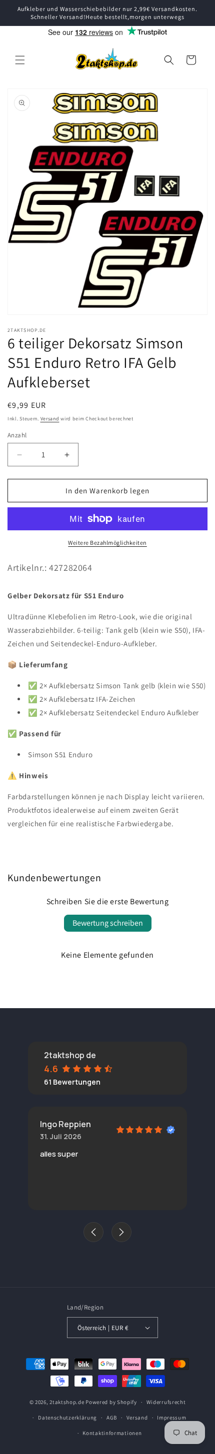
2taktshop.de (68, 1402)
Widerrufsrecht (166, 1402)
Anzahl (17, 435)
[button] (20, 60)
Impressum (171, 1417)
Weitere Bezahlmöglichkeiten (107, 542)
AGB (111, 1417)
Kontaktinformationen (112, 1433)
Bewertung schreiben (107, 923)
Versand (50, 418)
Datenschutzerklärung (67, 1417)
